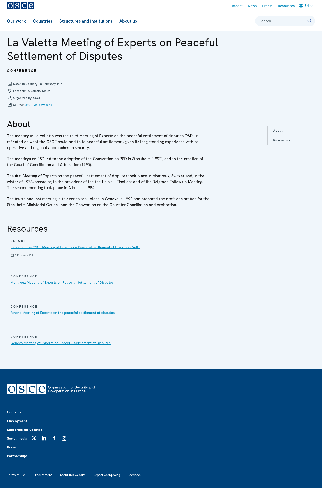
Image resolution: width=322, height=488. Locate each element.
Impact (237, 5)
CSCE (51, 141)
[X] (34, 438)
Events (267, 5)
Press (11, 447)
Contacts (14, 412)
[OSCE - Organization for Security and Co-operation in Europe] (20, 5)
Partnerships (17, 456)
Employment (17, 421)
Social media (17, 438)
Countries (42, 21)
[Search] (309, 21)
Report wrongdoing (107, 475)
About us (128, 21)
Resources (286, 5)
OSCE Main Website (38, 105)
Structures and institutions (85, 21)
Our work (16, 21)
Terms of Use (16, 475)
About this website (73, 475)
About (278, 130)
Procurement (43, 475)
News (252, 5)
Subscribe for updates (24, 429)
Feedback (134, 475)
